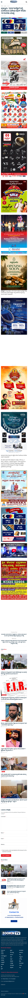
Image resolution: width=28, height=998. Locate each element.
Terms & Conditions (4, 991)
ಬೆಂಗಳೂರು (12, 965)
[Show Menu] (1, 2)
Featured (4, 720)
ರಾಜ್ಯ (20, 954)
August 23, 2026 (4, 675)
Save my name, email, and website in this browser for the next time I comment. (14, 851)
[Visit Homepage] (14, 2)
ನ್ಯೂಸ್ (11, 958)
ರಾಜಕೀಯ (21, 952)
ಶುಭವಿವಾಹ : (21, 963)
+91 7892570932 (4, 978)
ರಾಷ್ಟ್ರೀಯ (21, 956)
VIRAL (2, 952)
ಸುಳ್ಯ (20, 967)
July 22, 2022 (3, 15)
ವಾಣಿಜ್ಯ (20, 958)
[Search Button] (26, 2)
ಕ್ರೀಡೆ (2, 968)
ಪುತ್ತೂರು (3, 669)
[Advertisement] (14, 350)
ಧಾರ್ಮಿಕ (11, 954)
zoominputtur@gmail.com (9, 981)
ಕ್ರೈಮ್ (11, 950)
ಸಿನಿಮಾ (20, 965)
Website (2, 844)
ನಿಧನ (11, 956)
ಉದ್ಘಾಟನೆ (2, 962)
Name (2, 832)
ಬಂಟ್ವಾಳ (11, 963)
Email (2, 838)
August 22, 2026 (4, 777)
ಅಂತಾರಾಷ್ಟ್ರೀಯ (4, 955)
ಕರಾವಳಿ (2, 964)
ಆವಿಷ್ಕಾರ (2, 960)
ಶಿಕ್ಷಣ (20, 961)
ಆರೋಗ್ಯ (2, 957)
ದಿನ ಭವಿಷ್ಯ (12, 952)
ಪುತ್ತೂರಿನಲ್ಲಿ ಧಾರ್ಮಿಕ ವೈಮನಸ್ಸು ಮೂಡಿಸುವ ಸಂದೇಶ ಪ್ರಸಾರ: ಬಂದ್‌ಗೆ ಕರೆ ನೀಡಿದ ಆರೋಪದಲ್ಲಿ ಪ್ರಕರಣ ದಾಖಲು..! (16, 880)
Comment (3, 816)
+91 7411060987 (12, 978)
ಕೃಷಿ (1, 966)
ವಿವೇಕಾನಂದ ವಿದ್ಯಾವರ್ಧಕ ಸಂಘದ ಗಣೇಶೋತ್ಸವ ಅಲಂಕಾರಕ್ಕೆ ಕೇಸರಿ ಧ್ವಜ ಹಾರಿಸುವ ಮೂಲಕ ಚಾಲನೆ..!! (13, 873)
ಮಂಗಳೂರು (21, 950)
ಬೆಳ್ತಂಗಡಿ (11, 967)
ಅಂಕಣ (2, 953)
